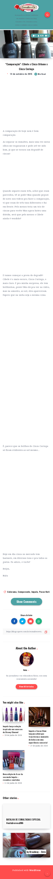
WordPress (35, 870)
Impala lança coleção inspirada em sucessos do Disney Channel (13, 729)
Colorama (12, 591)
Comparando (24, 591)
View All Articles (26, 686)
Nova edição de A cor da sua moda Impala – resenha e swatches (13, 777)
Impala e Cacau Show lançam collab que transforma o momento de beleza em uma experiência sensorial (39, 737)
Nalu (25, 669)
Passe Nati (44, 591)
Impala (34, 591)
